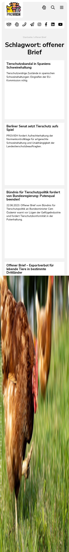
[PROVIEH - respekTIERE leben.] (13, 14)
